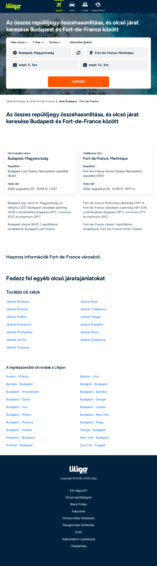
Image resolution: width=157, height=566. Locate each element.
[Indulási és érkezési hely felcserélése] (78, 52)
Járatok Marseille (91, 324)
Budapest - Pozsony (19, 422)
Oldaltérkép (79, 546)
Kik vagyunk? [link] (78, 490)
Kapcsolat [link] (78, 511)
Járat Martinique (15, 101)
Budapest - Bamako (93, 392)
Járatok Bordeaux (18, 301)
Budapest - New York (94, 414)
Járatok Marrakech (18, 324)
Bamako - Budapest (19, 384)
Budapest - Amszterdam (22, 392)
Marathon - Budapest (20, 437)
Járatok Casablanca (93, 309)
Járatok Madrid (16, 317)
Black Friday (78, 504)
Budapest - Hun (17, 407)
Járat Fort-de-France (42, 101)
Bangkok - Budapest (93, 384)
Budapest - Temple (19, 430)
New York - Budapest (94, 437)
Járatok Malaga (90, 317)
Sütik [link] (78, 532)
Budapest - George (93, 399)
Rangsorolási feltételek (78, 525)
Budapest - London (93, 407)
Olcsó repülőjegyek (78, 497)
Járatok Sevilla (16, 340)
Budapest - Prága (91, 422)
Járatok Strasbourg (92, 340)
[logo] (13, 6)
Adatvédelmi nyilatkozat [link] (78, 539)
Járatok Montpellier (19, 332)
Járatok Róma (89, 332)
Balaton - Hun (89, 376)
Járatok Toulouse (17, 347)
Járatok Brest (89, 301)
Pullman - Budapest (19, 445)
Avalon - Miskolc (17, 376)
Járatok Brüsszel (17, 309)
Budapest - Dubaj (18, 399)
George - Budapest (93, 430)
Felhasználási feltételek (78, 518)
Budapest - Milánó (18, 414)
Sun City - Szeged (92, 445)
